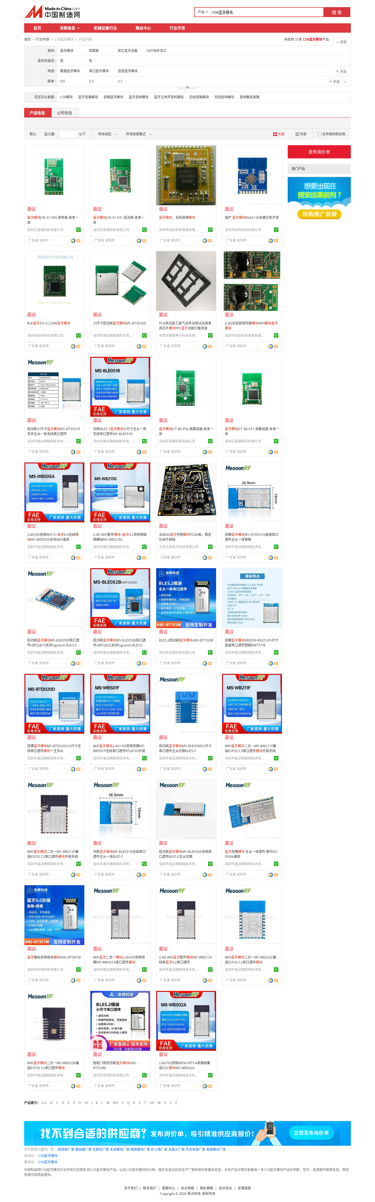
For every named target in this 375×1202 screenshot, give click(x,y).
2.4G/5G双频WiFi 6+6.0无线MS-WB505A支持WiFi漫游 (53, 537)
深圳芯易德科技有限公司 (45, 230)
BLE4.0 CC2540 (48, 323)
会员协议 (225, 1188)
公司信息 (64, 112)
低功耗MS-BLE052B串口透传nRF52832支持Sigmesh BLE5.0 (119, 643)
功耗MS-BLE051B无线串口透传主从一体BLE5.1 (119, 854)
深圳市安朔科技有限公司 (177, 652)
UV (152, 1102)
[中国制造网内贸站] (53, 11)
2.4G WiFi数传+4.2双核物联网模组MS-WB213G (120, 537)
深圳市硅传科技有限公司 (243, 230)
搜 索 (337, 12)
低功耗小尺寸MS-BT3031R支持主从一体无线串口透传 (53, 431)
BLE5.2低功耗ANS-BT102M (186, 640)
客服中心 (168, 1188)
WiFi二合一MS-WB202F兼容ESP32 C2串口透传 (250, 960)
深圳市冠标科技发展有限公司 (179, 230)
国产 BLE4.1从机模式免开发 (252, 217)
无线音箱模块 (199, 97)
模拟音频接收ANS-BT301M (54, 957)
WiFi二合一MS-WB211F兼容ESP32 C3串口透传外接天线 (250, 748)
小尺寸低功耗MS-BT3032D (119, 323)
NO (115, 1102)
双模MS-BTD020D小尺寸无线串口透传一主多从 (54, 748)
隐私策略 (206, 1188)
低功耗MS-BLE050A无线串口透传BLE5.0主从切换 (185, 854)
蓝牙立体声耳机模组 (169, 97)
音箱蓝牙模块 (113, 97)
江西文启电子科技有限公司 (178, 547)
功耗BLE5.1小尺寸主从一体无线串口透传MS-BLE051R (119, 431)
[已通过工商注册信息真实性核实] (78, 230)
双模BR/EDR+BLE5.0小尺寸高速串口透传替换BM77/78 (251, 643)
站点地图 (187, 1188)
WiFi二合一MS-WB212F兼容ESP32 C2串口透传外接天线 (53, 854)
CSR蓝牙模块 (47, 1155)
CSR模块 (66, 97)
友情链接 (244, 1188)
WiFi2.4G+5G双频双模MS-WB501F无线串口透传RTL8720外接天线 (119, 751)
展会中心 (143, 27)
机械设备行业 (105, 27)
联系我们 (149, 1188)
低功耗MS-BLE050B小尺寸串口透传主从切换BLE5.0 (185, 748)
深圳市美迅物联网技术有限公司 (113, 335)
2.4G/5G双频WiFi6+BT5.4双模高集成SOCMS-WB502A (184, 1065)
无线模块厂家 (120, 1149)
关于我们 (130, 1188)
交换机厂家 (101, 1149)
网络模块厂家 (140, 1149)
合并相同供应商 (333, 134)
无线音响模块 (224, 97)
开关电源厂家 (195, 1149)
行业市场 (177, 27)
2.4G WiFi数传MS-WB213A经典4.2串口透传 (185, 960)
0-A (44, 1102)
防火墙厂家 (159, 1149)
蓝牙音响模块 (139, 97)
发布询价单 (319, 152)
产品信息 (37, 112)
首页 (37, 27)
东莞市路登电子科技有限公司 (179, 335)
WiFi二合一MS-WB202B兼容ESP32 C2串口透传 (53, 1065)
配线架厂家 (66, 1149)
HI (86, 1102)
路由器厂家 (83, 1149)
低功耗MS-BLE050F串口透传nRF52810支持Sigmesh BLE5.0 (53, 643)
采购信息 (67, 27)
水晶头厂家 (176, 1149)
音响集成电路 (249, 97)
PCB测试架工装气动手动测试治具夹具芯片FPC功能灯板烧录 (185, 325)
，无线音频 (177, 217)
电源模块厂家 (216, 1149)
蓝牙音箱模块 (88, 97)
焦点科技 (194, 1193)
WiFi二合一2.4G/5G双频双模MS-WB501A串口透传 (119, 960)
